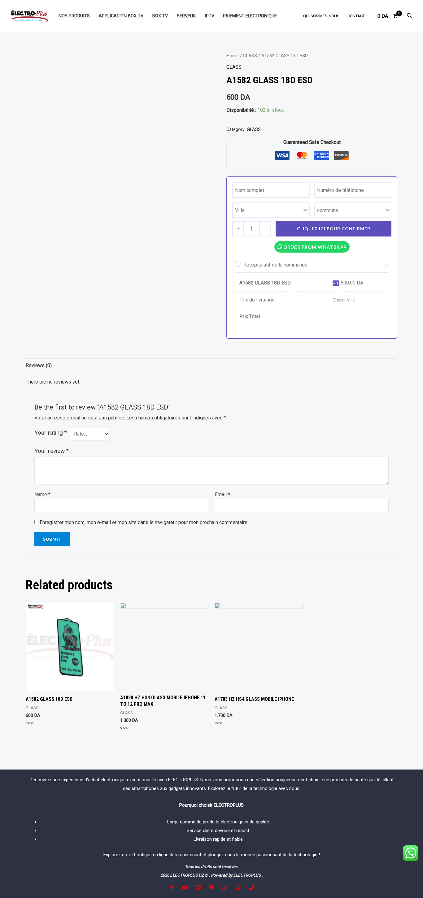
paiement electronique (250, 16)
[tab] (39, 365)
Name (42, 494)
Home (232, 56)
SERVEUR (186, 16)
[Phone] (251, 887)
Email (222, 494)
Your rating (50, 432)
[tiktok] (225, 887)
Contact (356, 16)
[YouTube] (185, 887)
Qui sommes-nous (321, 16)
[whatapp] (238, 887)
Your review (51, 450)
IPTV (209, 16)
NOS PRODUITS (74, 16)
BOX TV (160, 16)
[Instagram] (198, 887)
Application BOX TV (121, 16)
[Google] (211, 887)
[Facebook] (171, 887)
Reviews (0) (39, 365)
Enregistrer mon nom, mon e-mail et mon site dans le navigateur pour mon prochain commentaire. (144, 522)
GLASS (250, 56)
